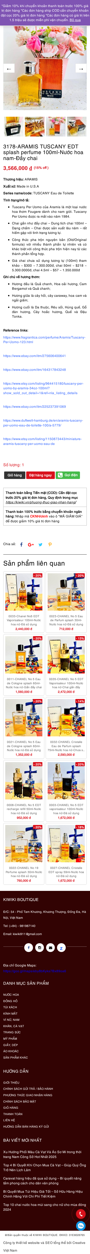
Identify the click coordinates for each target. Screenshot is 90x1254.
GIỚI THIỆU (11, 1082)
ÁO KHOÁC (11, 1051)
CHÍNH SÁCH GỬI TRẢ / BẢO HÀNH (28, 1088)
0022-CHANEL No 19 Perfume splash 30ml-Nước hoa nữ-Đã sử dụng (24, 872)
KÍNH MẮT (10, 1013)
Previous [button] (9, 68)
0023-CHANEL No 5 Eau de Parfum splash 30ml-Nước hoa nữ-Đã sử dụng (66, 620)
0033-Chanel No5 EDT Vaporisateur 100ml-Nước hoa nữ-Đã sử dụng (24, 620)
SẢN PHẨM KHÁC (15, 1057)
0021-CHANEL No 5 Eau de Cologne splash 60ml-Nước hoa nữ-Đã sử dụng (24, 746)
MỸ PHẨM (10, 1038)
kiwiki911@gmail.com (27, 934)
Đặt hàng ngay (40, 475)
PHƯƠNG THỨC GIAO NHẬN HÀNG (27, 1095)
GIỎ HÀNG (10, 1107)
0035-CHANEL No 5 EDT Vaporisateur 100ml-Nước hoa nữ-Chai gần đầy (66, 683)
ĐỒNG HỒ (10, 1001)
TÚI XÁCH (10, 1007)
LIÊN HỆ (9, 1120)
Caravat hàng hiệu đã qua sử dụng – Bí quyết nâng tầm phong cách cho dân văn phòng (42, 1180)
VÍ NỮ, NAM (11, 1019)
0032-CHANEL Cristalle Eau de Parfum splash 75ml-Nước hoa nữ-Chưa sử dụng (66, 746)
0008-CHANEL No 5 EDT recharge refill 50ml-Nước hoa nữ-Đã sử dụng (24, 809)
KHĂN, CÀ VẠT (13, 1026)
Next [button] (81, 68)
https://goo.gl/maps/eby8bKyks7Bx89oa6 (34, 970)
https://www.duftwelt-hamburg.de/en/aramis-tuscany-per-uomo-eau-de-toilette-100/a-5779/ (43, 422)
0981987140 (81, 1226)
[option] (45, 68)
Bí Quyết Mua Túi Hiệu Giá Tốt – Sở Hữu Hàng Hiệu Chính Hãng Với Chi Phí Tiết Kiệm (43, 1193)
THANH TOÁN (12, 1114)
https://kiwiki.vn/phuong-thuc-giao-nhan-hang (40, 502)
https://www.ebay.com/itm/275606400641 (34, 355)
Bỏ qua (75, 19)
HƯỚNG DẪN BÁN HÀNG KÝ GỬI (26, 1126)
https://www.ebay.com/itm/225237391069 (34, 406)
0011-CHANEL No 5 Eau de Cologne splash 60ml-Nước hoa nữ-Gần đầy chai (24, 683)
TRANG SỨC (12, 1032)
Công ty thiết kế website (21, 1242)
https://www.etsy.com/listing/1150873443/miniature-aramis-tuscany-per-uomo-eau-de (42, 440)
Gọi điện (71, 474)
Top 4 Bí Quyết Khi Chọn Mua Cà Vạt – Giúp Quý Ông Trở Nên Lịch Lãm (44, 1167)
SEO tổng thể (55, 1242)
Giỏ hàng (15, 475)
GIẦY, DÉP (10, 1045)
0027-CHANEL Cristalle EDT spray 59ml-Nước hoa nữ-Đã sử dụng (66, 872)
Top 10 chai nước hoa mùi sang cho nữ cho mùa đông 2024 (44, 1206)
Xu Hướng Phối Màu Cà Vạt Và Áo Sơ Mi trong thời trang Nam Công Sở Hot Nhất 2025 (42, 1153)
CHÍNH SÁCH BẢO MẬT (19, 1101)
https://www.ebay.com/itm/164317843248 (34, 369)
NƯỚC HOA (11, 994)
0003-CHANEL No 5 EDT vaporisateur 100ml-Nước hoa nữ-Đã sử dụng (66, 809)
